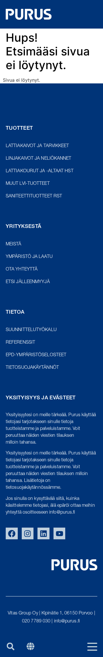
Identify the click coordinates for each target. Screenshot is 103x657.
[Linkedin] (43, 534)
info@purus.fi (67, 621)
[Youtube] (60, 534)
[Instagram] (28, 534)
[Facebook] (12, 534)
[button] (10, 646)
